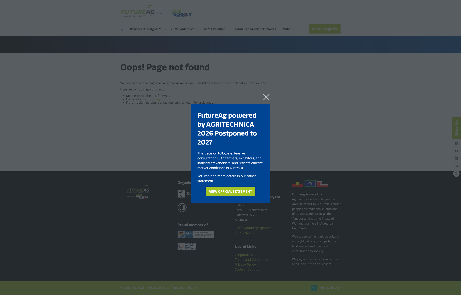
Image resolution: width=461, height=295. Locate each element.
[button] (266, 97)
